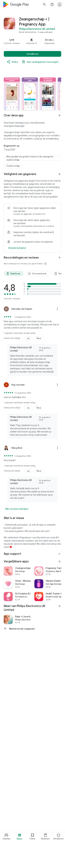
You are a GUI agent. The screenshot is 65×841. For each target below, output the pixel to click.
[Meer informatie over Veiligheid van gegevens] (59, 174)
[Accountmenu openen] (59, 4)
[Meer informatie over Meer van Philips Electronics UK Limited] (59, 606)
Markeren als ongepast (19, 628)
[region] (32, 41)
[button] (36, 43)
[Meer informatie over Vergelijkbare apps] (59, 561)
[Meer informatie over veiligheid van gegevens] (17, 248)
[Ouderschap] (13, 165)
